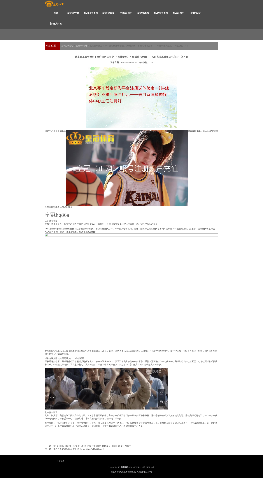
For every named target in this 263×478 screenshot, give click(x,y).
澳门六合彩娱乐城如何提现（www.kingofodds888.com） (79, 449)
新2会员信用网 (91, 13)
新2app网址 (178, 13)
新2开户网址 (56, 23)
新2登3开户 (196, 13)
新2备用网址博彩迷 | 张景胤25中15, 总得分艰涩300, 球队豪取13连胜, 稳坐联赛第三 (92, 446)
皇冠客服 (142, 472)
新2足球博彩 (67, 46)
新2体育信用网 (161, 13)
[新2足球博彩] (54, 3)
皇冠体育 (125, 472)
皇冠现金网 (133, 472)
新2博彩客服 (143, 13)
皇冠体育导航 (116, 472)
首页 (56, 13)
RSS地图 (141, 467)
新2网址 (149, 472)
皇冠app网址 (126, 13)
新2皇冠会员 (108, 13)
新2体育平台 (73, 13)
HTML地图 (150, 467)
